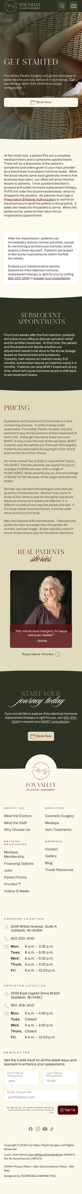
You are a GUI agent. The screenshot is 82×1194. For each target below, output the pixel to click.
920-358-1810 (22, 1005)
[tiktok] (52, 1128)
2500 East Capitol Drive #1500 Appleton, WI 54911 (35, 995)
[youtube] (45, 1128)
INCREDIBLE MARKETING (38, 1176)
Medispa (52, 823)
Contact (51, 849)
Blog (49, 863)
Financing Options (18, 863)
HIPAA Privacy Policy (17, 1166)
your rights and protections (45, 1154)
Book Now (44, 102)
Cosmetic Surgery (59, 816)
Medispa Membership (14, 854)
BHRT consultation (55, 721)
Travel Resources (59, 870)
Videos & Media (16, 891)
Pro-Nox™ (12, 884)
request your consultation (51, 278)
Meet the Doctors (18, 816)
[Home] (22, 6)
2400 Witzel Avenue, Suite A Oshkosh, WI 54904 (34, 928)
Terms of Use (49, 1111)
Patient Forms (15, 877)
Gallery (51, 856)
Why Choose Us (17, 829)
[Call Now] (62, 6)
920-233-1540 (18, 278)
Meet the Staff (15, 823)
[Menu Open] (73, 6)
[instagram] (37, 1128)
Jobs (8, 870)
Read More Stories (37, 654)
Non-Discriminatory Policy (50, 1166)
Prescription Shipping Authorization (30, 199)
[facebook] (30, 1128)
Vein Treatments (58, 829)
